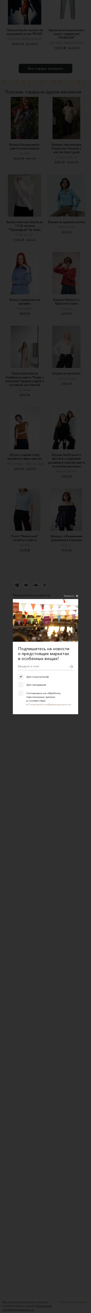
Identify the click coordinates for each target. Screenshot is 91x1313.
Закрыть (69, 595)
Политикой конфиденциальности (49, 704)
